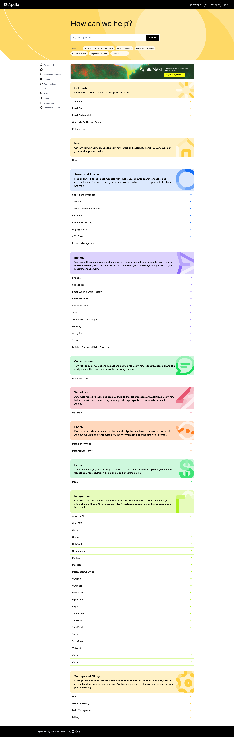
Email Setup (78, 108)
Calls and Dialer (81, 305)
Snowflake (78, 641)
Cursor (75, 537)
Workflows (78, 412)
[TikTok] (80, 731)
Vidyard (76, 648)
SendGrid (77, 627)
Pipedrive (77, 599)
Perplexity (77, 592)
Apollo (40, 731)
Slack (75, 634)
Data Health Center (82, 450)
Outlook (76, 578)
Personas (77, 215)
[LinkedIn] (73, 731)
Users (75, 696)
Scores (76, 340)
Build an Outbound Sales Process (90, 347)
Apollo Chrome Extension (86, 208)
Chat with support (212, 4)
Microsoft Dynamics (83, 571)
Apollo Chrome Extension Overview (99, 48)
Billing (75, 717)
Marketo (77, 564)
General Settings (81, 703)
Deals (75, 481)
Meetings (77, 326)
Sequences (78, 284)
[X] (70, 731)
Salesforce (78, 613)
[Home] (11, 4)
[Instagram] (77, 731)
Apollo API (78, 516)
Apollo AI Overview (119, 53)
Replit (75, 606)
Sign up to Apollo (195, 4)
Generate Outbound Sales (86, 122)
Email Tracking (80, 298)
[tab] (47, 64)
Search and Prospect (83, 194)
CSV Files (77, 236)
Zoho (75, 662)
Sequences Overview (99, 53)
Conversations (80, 378)
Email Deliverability (83, 115)
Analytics (77, 333)
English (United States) (56, 731)
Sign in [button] (225, 4)
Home (75, 160)
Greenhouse (79, 551)
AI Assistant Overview (145, 48)
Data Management (82, 710)
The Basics (78, 101)
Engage (76, 277)
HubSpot (77, 544)
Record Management (83, 243)
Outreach (77, 585)
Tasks (75, 312)
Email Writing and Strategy (87, 291)
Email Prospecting (82, 222)
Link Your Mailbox (124, 48)
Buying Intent (79, 229)
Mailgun (76, 557)
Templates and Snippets (85, 319)
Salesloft (77, 620)
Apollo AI (77, 201)
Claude (76, 530)
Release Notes (80, 129)
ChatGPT (77, 523)
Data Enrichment (81, 443)
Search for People (79, 53)
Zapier (75, 655)
